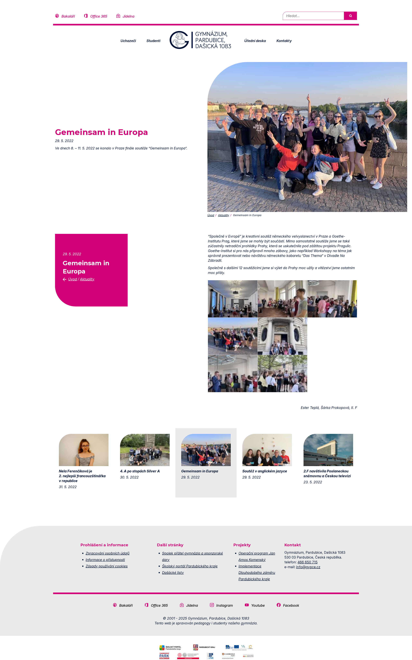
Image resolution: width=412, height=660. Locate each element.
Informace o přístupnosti (105, 560)
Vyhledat (350, 16)
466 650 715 (308, 562)
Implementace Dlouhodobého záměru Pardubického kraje (257, 572)
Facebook (291, 605)
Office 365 (98, 16)
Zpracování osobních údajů (107, 553)
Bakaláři (68, 16)
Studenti (153, 41)
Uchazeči (128, 41)
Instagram (224, 605)
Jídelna (128, 16)
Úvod (210, 215)
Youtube (258, 605)
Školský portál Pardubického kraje (190, 566)
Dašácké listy (173, 572)
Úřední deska (255, 41)
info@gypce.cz (308, 567)
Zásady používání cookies (107, 566)
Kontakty (284, 41)
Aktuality (223, 215)
